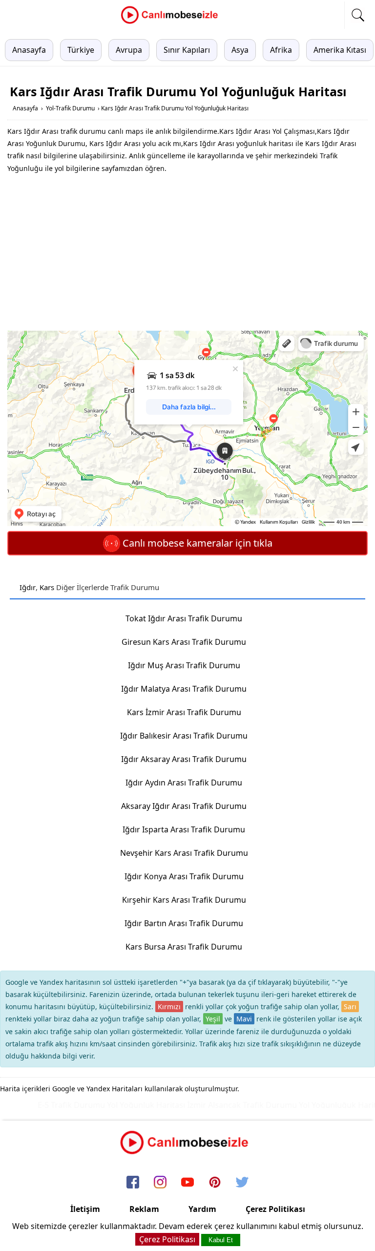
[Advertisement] (187, 252)
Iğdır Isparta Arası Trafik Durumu (184, 829)
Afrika (281, 49)
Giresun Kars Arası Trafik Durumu (184, 641)
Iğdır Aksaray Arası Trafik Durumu (184, 759)
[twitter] (242, 1183)
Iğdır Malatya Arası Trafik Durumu (184, 688)
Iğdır (28, 587)
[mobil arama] (358, 15)
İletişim (85, 1209)
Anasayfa (29, 49)
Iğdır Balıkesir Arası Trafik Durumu (184, 735)
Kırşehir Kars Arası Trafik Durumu (184, 899)
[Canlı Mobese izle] (172, 22)
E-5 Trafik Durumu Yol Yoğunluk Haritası (98, 1105)
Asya (240, 49)
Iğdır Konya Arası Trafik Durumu (184, 876)
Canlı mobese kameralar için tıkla (196, 543)
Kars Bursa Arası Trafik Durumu (183, 946)
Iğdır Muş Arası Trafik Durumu (184, 665)
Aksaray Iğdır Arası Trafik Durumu (184, 806)
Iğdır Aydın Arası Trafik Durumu (183, 782)
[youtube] (187, 1183)
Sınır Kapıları (187, 49)
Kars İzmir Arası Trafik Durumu (184, 712)
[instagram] (160, 1183)
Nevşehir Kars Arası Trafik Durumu (184, 853)
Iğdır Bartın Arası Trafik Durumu (184, 923)
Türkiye (80, 49)
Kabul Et (220, 1240)
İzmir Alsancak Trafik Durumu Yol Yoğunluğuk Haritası (274, 1105)
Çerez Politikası (275, 1209)
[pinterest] (214, 1183)
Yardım (202, 1209)
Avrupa (129, 49)
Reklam (144, 1209)
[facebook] (132, 1183)
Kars (47, 587)
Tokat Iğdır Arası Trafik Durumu (183, 618)
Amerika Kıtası (339, 49)
